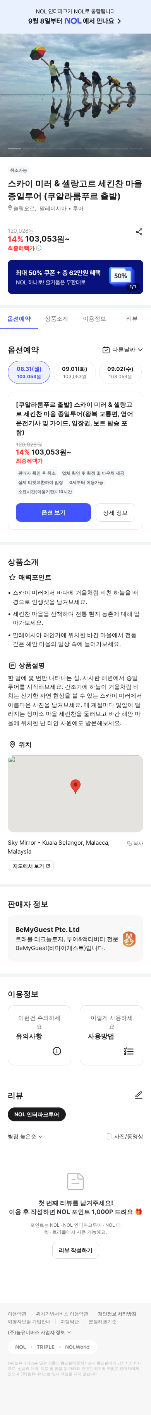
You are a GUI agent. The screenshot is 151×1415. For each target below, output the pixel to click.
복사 (138, 843)
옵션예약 (19, 318)
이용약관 (17, 1314)
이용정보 (94, 318)
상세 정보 (115, 512)
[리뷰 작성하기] (138, 1095)
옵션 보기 (53, 512)
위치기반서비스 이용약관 (62, 1314)
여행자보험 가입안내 (29, 1321)
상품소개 (56, 318)
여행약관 (69, 1321)
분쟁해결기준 (103, 1321)
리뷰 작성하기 (76, 1250)
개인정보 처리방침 (117, 1314)
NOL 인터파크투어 (36, 1114)
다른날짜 (124, 349)
